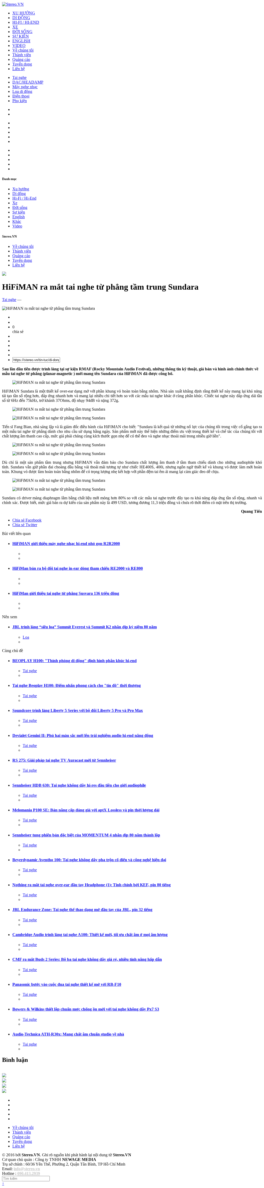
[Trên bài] (4, 274)
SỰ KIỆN (20, 36)
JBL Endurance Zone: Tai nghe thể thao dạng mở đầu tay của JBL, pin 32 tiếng (82, 909)
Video (17, 226)
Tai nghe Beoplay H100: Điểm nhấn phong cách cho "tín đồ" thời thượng (76, 685)
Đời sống (19, 207)
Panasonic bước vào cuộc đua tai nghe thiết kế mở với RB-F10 (66, 984)
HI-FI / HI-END (25, 22)
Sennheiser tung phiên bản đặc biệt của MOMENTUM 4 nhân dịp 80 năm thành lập (86, 835)
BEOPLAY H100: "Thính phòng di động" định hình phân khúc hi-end (74, 660)
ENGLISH (21, 41)
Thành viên (21, 55)
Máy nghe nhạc (25, 87)
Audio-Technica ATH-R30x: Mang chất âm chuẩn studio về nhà (68, 1034)
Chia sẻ (27, 520)
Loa (26, 637)
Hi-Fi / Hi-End (24, 198)
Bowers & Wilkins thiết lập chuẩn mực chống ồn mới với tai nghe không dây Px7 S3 (85, 1009)
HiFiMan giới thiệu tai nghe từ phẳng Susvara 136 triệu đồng (65, 593)
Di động (19, 193)
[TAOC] (4, 1091)
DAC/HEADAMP (27, 82)
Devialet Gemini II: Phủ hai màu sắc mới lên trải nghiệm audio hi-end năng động (82, 735)
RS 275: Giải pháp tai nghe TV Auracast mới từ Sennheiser (64, 760)
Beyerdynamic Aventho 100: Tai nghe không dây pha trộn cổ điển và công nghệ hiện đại (89, 860)
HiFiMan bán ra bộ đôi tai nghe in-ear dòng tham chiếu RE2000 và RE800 (77, 568)
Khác (16, 221)
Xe (14, 203)
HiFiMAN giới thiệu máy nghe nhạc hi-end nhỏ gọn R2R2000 (66, 543)
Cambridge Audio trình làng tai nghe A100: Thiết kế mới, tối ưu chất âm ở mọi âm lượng (90, 934)
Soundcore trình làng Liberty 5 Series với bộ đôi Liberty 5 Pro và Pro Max (77, 710)
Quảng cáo (21, 59)
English (18, 217)
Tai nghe (19, 77)
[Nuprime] (4, 1086)
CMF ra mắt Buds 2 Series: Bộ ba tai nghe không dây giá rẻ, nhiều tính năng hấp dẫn (87, 959)
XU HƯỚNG (23, 13)
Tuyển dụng (22, 64)
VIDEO (19, 45)
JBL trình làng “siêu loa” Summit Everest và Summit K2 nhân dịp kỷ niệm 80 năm (84, 627)
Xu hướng (20, 189)
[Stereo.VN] (13, 4)
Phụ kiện (19, 101)
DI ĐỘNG (21, 17)
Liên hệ (18, 69)
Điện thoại (20, 96)
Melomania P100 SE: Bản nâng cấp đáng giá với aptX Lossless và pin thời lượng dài (85, 810)
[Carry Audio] (4, 1081)
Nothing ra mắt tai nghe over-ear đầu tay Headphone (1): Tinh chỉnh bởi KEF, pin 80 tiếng (91, 885)
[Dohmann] (4, 1076)
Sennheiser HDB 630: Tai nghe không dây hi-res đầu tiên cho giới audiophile (79, 785)
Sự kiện (18, 212)
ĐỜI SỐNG (22, 31)
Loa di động (22, 91)
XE (15, 27)
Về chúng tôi (23, 50)
